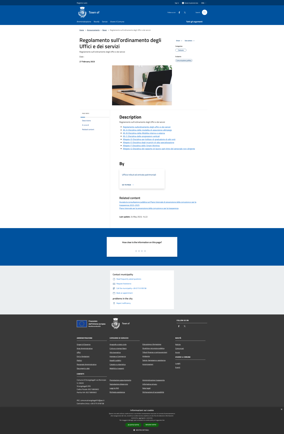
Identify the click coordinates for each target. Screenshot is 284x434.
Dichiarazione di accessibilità (153, 392)
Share (178, 40)
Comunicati (179, 348)
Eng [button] (202, 3)
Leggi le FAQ (114, 388)
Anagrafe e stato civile (118, 344)
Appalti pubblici (115, 360)
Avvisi (177, 352)
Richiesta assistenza (117, 392)
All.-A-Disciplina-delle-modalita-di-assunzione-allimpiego (147, 130)
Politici (79, 360)
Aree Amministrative (85, 348)
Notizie (178, 344)
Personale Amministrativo (86, 364)
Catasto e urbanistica (118, 364)
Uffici (79, 352)
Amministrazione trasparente (153, 380)
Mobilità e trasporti (117, 368)
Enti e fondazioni (83, 356)
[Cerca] (204, 12)
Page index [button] (85, 113)
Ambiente (146, 356)
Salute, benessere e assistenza (154, 360)
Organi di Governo (83, 344)
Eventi (177, 367)
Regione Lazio (82, 3)
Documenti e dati (83, 368)
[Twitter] (184, 12)
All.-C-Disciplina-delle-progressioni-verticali (141, 136)
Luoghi (177, 363)
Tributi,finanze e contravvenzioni (154, 352)
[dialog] (142, 420)
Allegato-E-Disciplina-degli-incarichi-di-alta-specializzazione (148, 142)
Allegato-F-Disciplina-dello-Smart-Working (141, 145)
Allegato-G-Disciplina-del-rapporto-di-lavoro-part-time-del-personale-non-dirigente (159, 148)
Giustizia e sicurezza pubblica (153, 348)
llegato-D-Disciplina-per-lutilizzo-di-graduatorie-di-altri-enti (149, 139)
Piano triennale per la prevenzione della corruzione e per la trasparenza (148, 208)
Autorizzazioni (147, 364)
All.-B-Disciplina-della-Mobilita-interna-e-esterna (144, 133)
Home (81, 30)
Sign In (177, 3)
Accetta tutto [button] (133, 425)
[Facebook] (178, 12)
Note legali (146, 388)
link (163, 420)
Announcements (93, 30)
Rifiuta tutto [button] (151, 425)
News (104, 30)
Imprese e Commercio (118, 356)
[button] (142, 430)
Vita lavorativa (115, 352)
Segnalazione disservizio (119, 384)
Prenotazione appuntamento (120, 380)
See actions (189, 40)
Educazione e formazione (151, 344)
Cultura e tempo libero (118, 348)
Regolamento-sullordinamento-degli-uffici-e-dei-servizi (147, 126)
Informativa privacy (149, 384)
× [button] (281, 409)
